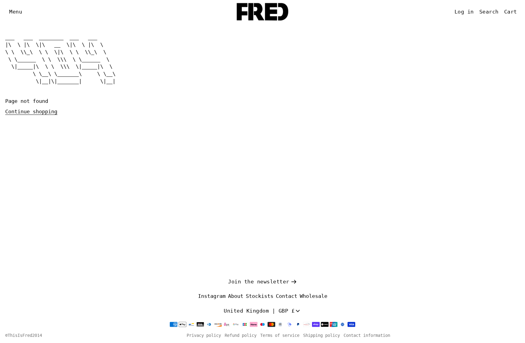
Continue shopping (31, 111)
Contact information (367, 335)
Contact (286, 296)
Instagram (212, 296)
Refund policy (241, 335)
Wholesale (313, 296)
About (235, 296)
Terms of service (279, 335)
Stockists (259, 296)
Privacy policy (204, 335)
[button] (15, 11)
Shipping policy (321, 335)
